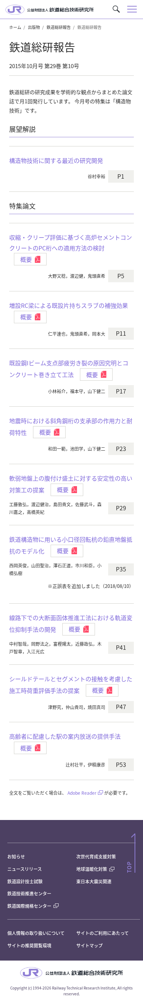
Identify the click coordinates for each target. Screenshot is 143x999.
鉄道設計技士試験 (25, 881)
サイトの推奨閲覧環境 (29, 945)
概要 (26, 259)
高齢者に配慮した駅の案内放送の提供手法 (65, 736)
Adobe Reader (81, 793)
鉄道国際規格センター (29, 906)
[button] (116, 9)
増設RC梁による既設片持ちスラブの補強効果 (68, 305)
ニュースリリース (24, 869)
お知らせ (16, 856)
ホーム (15, 27)
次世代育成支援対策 (96, 856)
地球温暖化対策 (91, 869)
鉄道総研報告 (59, 27)
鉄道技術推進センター (29, 893)
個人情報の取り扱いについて (36, 933)
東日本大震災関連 (93, 881)
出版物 (34, 27)
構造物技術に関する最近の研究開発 (56, 160)
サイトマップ (89, 945)
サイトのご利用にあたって (102, 933)
